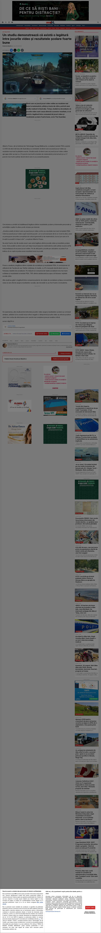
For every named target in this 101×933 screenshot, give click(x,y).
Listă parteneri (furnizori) (53, 911)
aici (39, 918)
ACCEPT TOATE (90, 907)
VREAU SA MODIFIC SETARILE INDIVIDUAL (89, 912)
